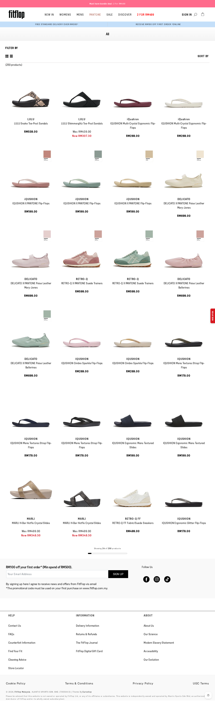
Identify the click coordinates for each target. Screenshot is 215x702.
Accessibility (151, 651)
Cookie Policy (15, 683)
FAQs (11, 634)
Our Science (151, 634)
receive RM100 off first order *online (158, 24)
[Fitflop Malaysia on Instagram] (156, 579)
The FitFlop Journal (87, 642)
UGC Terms (201, 683)
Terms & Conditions (79, 683)
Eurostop (87, 692)
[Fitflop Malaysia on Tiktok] (167, 579)
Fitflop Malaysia (22, 692)
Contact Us (14, 625)
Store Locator (16, 668)
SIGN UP (118, 574)
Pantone (95, 14)
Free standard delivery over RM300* (56, 24)
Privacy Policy (143, 683)
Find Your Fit (15, 651)
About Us (149, 625)
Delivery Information (87, 625)
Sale (110, 14)
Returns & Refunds (86, 634)
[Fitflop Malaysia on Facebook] (146, 579)
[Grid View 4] (7, 56)
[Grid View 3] (11, 56)
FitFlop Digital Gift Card (89, 651)
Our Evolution (151, 659)
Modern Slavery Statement (159, 642)
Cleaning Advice (17, 659)
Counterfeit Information (21, 642)
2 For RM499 (119, 3)
